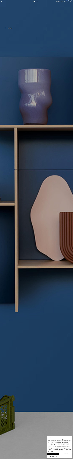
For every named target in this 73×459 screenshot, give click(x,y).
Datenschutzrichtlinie (50, 451)
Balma (35, 1)
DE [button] (70, 1)
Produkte (58, 1)
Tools (62, 1)
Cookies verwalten (53, 456)
